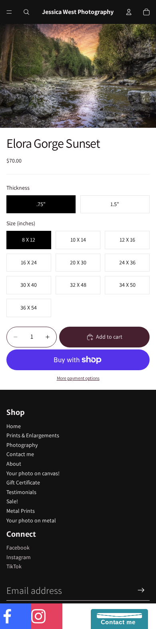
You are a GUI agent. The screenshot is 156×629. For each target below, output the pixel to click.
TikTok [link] (14, 566)
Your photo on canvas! (33, 473)
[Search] (26, 12)
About (13, 463)
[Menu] (9, 12)
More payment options (78, 378)
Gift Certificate (23, 482)
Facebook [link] (18, 547)
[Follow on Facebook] (15, 616)
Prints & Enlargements (32, 435)
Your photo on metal (31, 520)
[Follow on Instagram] (46, 616)
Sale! (12, 501)
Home (13, 426)
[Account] (129, 12)
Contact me (20, 454)
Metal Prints (20, 510)
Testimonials (21, 492)
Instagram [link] (18, 557)
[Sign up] (141, 590)
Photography (22, 444)
